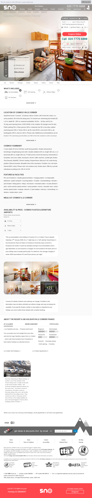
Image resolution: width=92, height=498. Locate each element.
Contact (46, 440)
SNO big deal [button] (86, 2)
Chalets (37, 9)
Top (5, 82)
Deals (69, 9)
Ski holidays (39, 6)
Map (58, 82)
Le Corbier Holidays (11, 351)
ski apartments (40, 413)
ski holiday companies (45, 459)
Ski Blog (81, 440)
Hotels (30, 9)
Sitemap (81, 442)
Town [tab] (8, 375)
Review (12, 82)
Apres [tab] (26, 375)
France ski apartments (55, 413)
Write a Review (19, 72)
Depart (36, 82)
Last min (77, 9)
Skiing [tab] (17, 375)
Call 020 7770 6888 (74, 39)
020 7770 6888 (15, 488)
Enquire (75, 492)
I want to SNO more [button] (27, 2)
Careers (63, 440)
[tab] (8, 324)
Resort (51, 82)
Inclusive (61, 9)
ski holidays (29, 413)
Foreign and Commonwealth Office (17, 455)
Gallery (44, 82)
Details (28, 82)
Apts (39, 351)
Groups (45, 9)
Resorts (22, 9)
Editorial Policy (63, 442)
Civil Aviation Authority (46, 449)
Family (53, 9)
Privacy (11, 442)
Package (20, 82)
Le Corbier (36, 12)
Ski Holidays (12, 12)
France (29, 12)
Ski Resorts (21, 12)
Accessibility (46, 442)
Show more (30, 140)
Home (5, 12)
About (28, 440)
